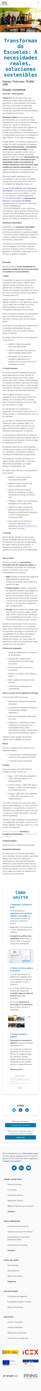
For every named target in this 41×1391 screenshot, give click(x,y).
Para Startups (13, 1265)
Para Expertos (13, 1271)
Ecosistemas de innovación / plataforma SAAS (19, 1238)
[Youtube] (28, 1167)
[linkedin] (27, 1110)
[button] (38, 2)
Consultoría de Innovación (18, 1226)
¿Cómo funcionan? (15, 1322)
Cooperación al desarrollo (18, 1338)
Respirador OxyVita (15, 1200)
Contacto (11, 1211)
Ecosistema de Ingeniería (17, 1296)
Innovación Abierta (15, 1195)
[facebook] (20, 1110)
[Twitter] (14, 1167)
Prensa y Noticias (14, 1184)
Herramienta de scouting (17, 1245)
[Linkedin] (21, 1167)
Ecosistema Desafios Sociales (19, 1302)
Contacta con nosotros (20, 1125)
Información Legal (30, 1153)
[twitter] (14, 1110)
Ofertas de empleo (15, 1276)
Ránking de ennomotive (17, 1333)
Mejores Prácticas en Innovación (20, 1206)
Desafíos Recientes (15, 1327)
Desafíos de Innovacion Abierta (20, 1232)
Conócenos (12, 1190)
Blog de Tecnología (15, 1307)
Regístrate (21, 1137)
